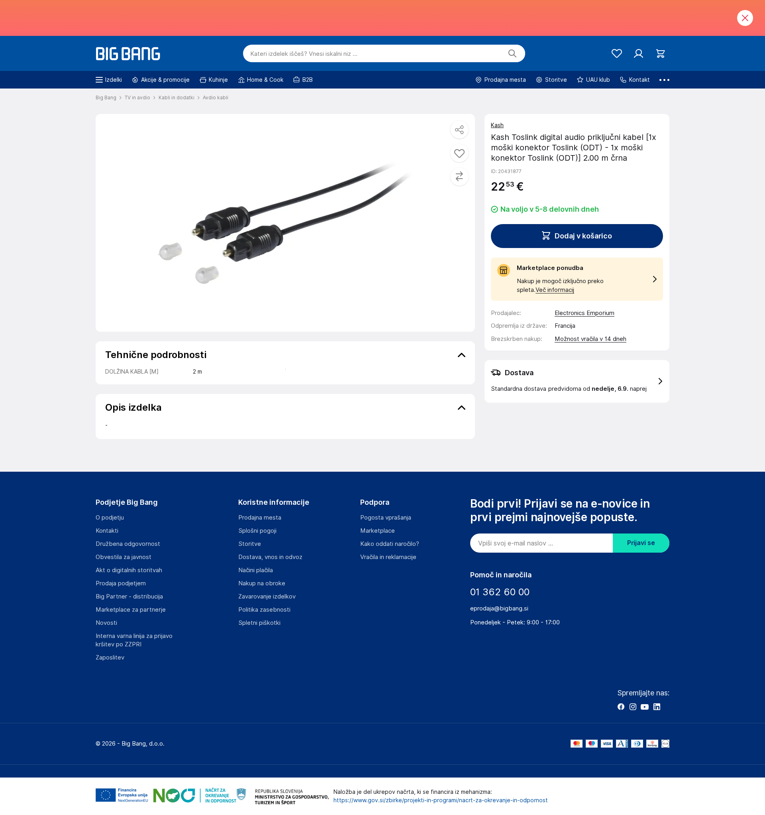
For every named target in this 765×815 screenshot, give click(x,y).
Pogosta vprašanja (385, 517)
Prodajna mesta (259, 517)
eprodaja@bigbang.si (499, 608)
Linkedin (656, 706)
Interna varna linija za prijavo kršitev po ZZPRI (134, 640)
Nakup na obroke (261, 583)
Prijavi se (641, 543)
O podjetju (110, 517)
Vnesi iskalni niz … (303, 53)
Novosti (106, 622)
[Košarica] (660, 54)
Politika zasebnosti (264, 609)
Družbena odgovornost (128, 543)
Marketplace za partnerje (131, 609)
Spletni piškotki (259, 622)
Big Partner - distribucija (129, 596)
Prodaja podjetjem (121, 583)
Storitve (249, 543)
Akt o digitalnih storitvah (129, 570)
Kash (497, 125)
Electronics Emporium (584, 313)
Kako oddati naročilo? (389, 543)
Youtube (644, 706)
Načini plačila (255, 570)
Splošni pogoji (257, 530)
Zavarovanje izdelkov (267, 596)
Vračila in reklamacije (388, 557)
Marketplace (377, 530)
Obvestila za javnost (123, 557)
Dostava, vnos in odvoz (270, 557)
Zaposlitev (110, 657)
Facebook (620, 706)
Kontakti (107, 530)
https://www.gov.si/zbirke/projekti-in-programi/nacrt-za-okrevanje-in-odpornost (440, 800)
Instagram (632, 706)
